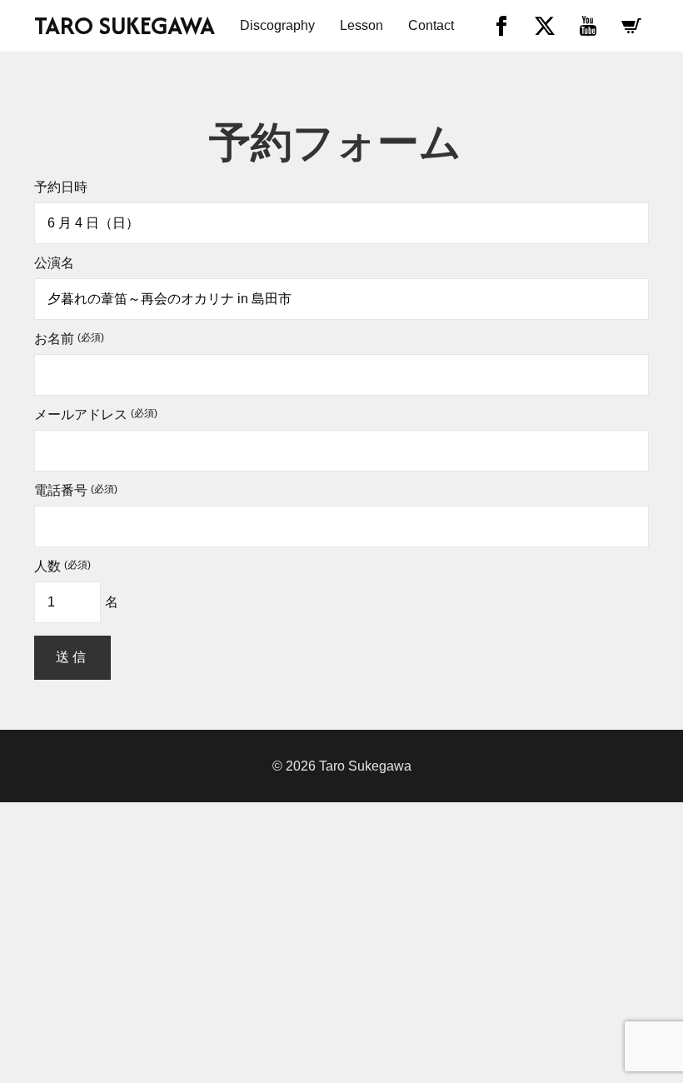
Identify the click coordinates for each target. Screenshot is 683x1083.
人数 (62, 566)
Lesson (361, 25)
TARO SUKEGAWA (124, 26)
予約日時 (60, 187)
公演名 (54, 263)
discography (277, 25)
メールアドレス (95, 415)
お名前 (69, 339)
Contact (431, 25)
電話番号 (75, 490)
